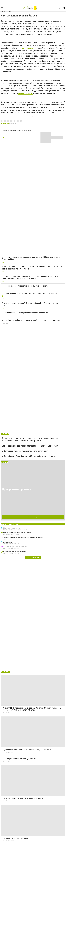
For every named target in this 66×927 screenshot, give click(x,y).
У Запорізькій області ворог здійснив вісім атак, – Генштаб (29, 456)
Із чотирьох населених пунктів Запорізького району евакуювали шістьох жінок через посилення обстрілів (32, 267)
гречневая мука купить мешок (15, 838)
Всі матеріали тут (33, 517)
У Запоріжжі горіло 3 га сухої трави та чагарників (25, 451)
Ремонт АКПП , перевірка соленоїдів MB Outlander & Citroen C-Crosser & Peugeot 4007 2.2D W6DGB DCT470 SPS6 (32, 709)
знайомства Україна (25, 48)
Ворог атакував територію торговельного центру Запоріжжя (30, 445)
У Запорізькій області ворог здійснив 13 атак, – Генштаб (25, 286)
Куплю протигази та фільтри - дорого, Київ (20, 759)
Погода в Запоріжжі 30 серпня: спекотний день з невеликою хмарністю (31, 293)
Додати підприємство (33, 557)
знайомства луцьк (25, 93)
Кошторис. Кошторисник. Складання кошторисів (23, 798)
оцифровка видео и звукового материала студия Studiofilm (27, 750)
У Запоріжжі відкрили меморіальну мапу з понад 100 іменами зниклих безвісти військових (31, 258)
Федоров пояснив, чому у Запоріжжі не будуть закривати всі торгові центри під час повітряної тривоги (30, 439)
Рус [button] (60, 8)
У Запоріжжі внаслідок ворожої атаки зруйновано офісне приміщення (31, 320)
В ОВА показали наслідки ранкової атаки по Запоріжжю (25, 313)
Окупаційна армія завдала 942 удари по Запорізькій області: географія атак (31, 304)
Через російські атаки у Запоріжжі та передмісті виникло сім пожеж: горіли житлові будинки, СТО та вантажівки (30, 277)
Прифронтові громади (16, 489)
